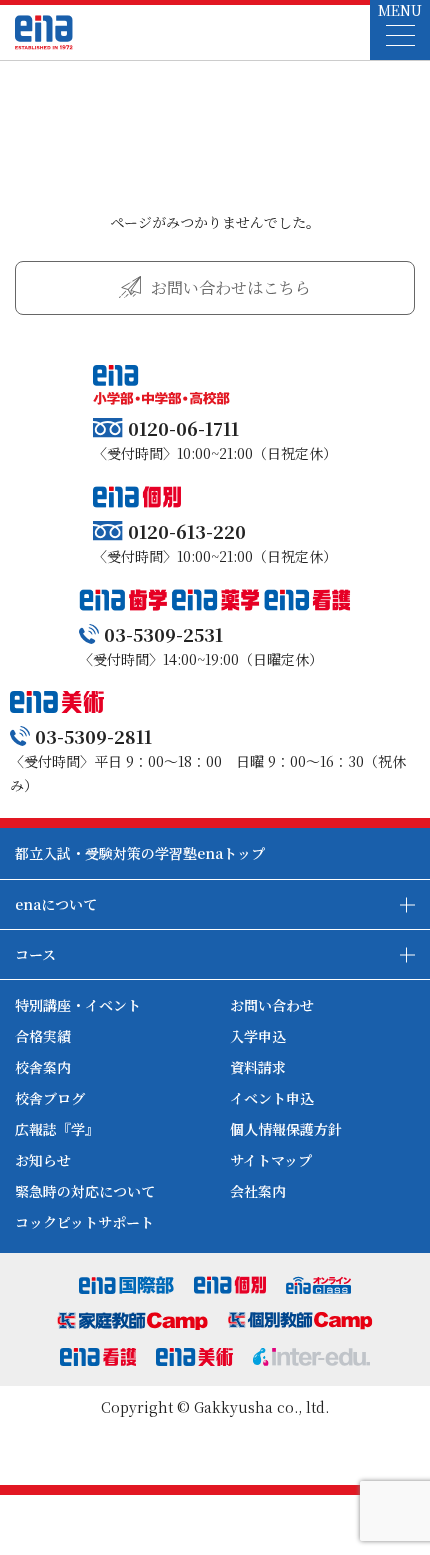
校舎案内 (43, 1067)
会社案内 (258, 1191)
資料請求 (258, 1067)
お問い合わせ (272, 1005)
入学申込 (258, 1036)
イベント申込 (272, 1098)
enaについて (56, 904)
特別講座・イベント (78, 1005)
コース (35, 954)
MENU (400, 10)
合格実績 (43, 1036)
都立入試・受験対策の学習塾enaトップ (140, 853)
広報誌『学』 (57, 1129)
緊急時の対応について (85, 1191)
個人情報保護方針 (286, 1129)
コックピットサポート (84, 1222)
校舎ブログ (50, 1098)
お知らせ (43, 1160)
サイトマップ (271, 1160)
